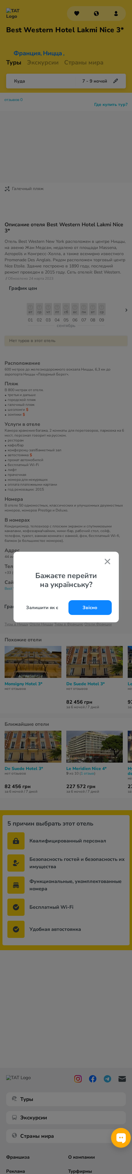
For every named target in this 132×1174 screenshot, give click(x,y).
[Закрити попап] (107, 562)
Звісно (90, 607)
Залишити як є (42, 607)
